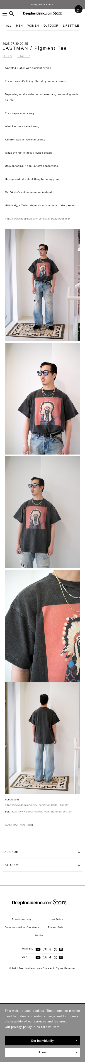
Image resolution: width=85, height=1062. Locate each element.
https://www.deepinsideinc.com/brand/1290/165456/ (37, 218)
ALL (9, 25)
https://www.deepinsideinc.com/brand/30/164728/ (42, 811)
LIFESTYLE (71, 25)
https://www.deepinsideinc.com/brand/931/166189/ (37, 805)
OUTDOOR (51, 25)
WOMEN (33, 25)
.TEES (7, 56)
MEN (19, 25)
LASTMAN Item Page (19, 824)
